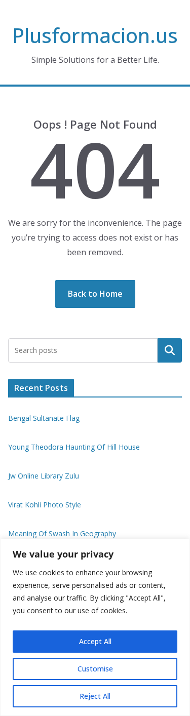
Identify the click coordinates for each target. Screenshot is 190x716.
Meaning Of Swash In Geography (62, 533)
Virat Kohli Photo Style (44, 504)
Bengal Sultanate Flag (44, 418)
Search (170, 349)
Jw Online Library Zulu (43, 476)
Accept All (95, 641)
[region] (95, 627)
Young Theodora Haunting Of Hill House (74, 447)
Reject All (95, 696)
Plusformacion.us (95, 35)
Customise (95, 668)
